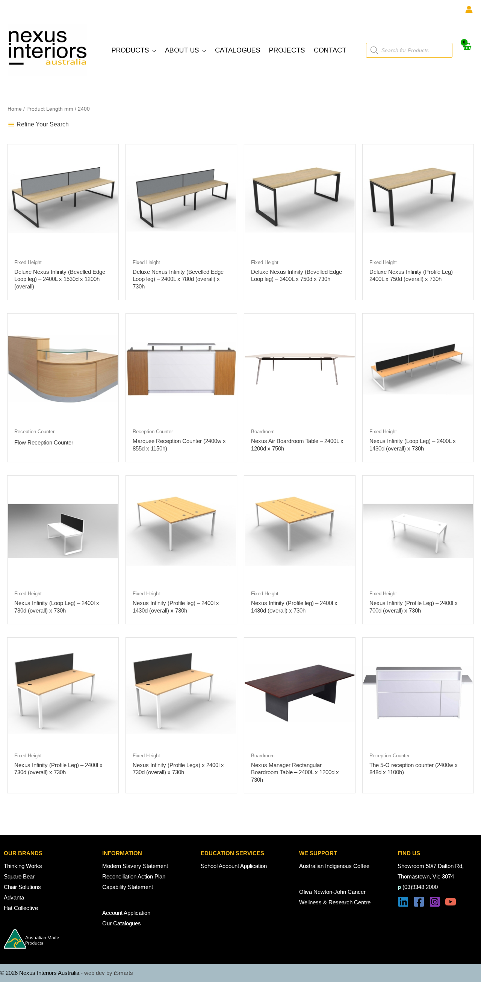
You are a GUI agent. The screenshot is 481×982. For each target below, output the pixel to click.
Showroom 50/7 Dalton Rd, (431, 866)
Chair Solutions (22, 887)
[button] (133, 50)
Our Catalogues (121, 923)
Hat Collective (21, 908)
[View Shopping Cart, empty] (466, 50)
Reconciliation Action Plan (133, 876)
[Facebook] (419, 901)
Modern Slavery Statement (135, 866)
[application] (152, 50)
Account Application (126, 913)
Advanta (14, 897)
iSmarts (123, 973)
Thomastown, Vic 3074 (426, 876)
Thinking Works (23, 866)
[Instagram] (434, 901)
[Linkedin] (403, 901)
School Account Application (234, 866)
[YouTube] (450, 901)
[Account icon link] (469, 9)
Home (15, 109)
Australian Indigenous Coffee (334, 866)
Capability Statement (127, 887)
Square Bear (19, 876)
